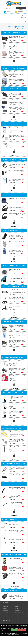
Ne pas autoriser (21, 630)
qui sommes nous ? (19, 612)
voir (14, 61)
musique (17, 608)
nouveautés (5, 612)
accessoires (5, 610)
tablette (16, 606)
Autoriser (14, 630)
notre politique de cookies (13, 634)
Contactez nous (18, 616)
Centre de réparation (7, 617)
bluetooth (5, 608)
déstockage (17, 610)
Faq (4, 616)
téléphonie (5, 606)
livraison (5, 614)
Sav (16, 614)
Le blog (16, 617)
